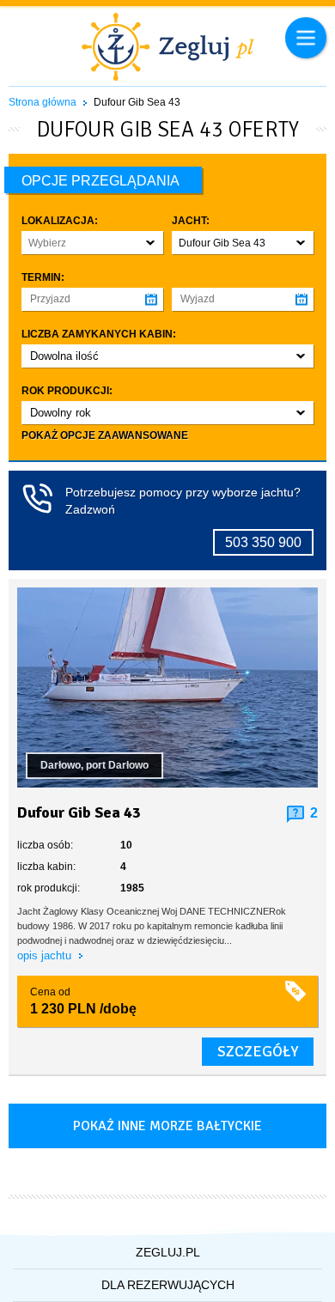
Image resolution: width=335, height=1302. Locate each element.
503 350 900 (263, 542)
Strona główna (42, 102)
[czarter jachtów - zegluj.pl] (167, 49)
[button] (92, 242)
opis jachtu (46, 955)
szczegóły (257, 1051)
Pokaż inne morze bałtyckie (167, 1126)
